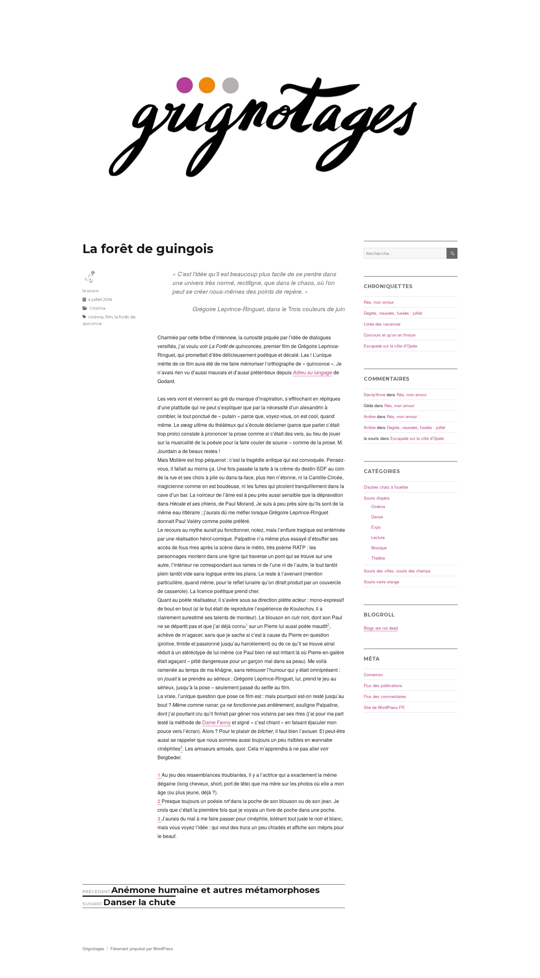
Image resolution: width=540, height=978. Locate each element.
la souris (90, 290)
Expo (376, 527)
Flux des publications (383, 685)
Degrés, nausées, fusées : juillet (393, 313)
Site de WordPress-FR (384, 707)
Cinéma (97, 308)
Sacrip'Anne (374, 394)
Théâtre (378, 558)
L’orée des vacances (382, 324)
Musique (379, 548)
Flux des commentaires (385, 696)
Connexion (373, 674)
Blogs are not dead (381, 628)
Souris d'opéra (376, 498)
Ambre (370, 416)
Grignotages (93, 948)
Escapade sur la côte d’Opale (390, 346)
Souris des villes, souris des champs (397, 571)
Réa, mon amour (379, 302)
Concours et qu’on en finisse (389, 335)
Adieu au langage (312, 372)
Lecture (378, 537)
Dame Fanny (216, 722)
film (109, 316)
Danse (377, 517)
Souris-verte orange (381, 582)
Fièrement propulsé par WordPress (141, 948)
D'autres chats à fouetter (386, 487)
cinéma (95, 316)
